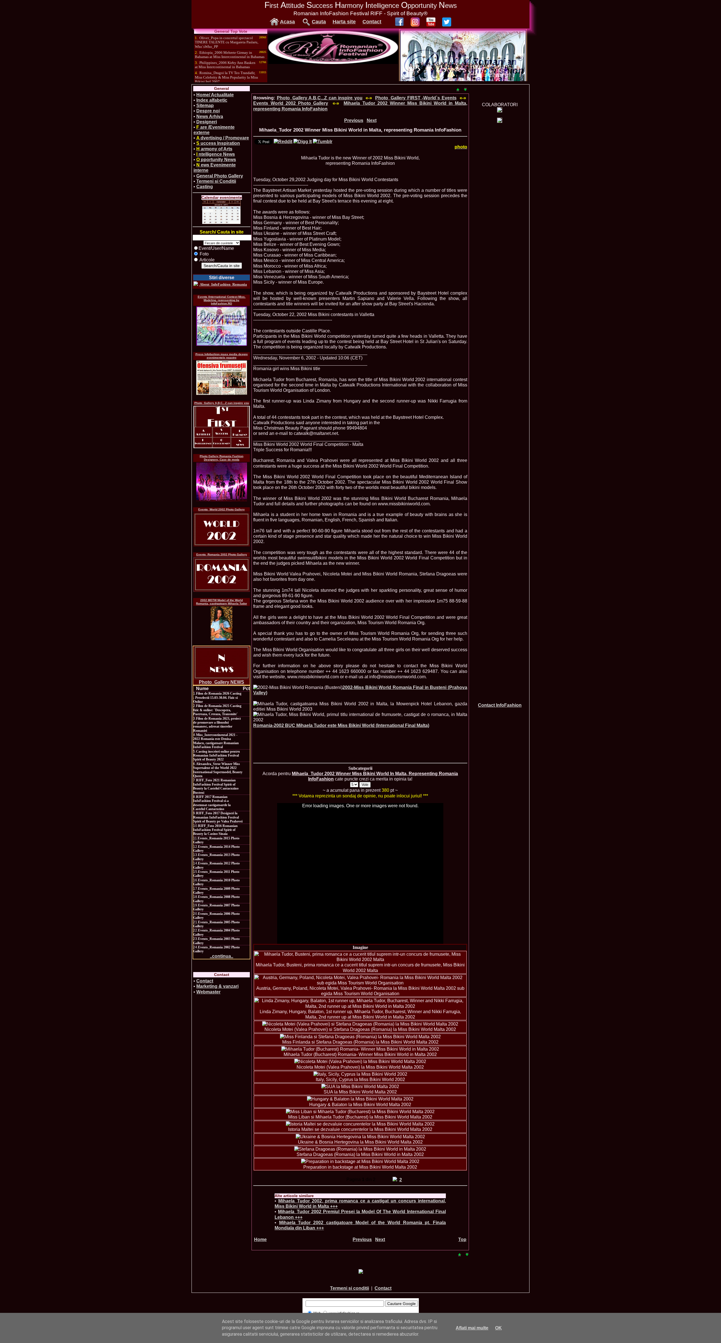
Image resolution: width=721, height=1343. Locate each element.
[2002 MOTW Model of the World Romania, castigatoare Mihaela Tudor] (221, 623)
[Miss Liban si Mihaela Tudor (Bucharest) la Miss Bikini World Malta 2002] (360, 1111)
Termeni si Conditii (216, 181)
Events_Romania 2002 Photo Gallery (221, 554)
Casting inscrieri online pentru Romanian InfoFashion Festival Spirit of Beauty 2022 (216, 756)
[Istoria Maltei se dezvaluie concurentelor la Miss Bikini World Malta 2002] (360, 1124)
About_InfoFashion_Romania (223, 284)
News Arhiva (209, 116)
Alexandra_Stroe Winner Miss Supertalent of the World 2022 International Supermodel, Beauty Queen (217, 770)
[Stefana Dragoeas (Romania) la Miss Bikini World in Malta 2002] (360, 1149)
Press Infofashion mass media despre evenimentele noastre (221, 356)
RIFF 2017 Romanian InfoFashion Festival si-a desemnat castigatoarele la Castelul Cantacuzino (212, 803)
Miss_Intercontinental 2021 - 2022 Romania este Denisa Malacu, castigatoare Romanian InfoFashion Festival (216, 741)
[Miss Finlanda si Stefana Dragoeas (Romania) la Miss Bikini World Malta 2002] (360, 1036)
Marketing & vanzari (217, 986)
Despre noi (208, 110)
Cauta (319, 22)
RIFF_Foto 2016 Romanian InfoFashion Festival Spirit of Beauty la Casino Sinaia (215, 830)
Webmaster (208, 992)
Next (372, 120)
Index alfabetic (211, 100)
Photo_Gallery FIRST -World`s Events (416, 97)
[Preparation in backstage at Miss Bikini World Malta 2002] (360, 1161)
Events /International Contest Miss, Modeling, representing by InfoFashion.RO (222, 300)
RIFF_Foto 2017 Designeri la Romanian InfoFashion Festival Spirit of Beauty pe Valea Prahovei (217, 817)
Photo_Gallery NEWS (221, 682)
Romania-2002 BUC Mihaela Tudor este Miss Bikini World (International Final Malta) (341, 725)
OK (498, 1328)
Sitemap (205, 105)
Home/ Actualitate (215, 94)
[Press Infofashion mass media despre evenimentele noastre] (221, 378)
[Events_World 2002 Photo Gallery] (221, 529)
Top (462, 1239)
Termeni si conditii (349, 1288)
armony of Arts (214, 148)
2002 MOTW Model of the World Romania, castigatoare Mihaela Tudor (221, 602)
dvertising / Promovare (222, 137)
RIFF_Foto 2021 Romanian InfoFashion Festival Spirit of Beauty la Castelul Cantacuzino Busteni (216, 786)
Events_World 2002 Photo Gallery (221, 509)
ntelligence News (215, 154)
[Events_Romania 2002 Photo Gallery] (221, 574)
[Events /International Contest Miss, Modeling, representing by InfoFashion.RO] (221, 326)
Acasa (287, 22)
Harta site (344, 22)
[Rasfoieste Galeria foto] (333, 62)
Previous (353, 120)
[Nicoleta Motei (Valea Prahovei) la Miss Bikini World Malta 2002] (360, 1061)
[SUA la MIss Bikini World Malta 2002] (360, 1086)
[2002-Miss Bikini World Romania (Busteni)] (297, 687)
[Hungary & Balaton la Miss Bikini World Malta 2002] (360, 1099)
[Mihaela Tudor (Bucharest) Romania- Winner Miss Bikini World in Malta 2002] (360, 1049)
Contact (371, 22)
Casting (204, 186)
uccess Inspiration (218, 143)
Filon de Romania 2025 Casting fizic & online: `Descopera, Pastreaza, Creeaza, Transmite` (217, 710)
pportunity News (216, 159)
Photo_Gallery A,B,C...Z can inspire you (221, 402)
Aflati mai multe (472, 1328)
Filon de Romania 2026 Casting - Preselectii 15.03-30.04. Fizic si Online (217, 697)
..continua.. (221, 956)
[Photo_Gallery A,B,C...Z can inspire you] (221, 427)
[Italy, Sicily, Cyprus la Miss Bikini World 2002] (360, 1074)
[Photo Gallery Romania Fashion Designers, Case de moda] (221, 482)
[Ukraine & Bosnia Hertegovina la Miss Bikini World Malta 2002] (360, 1136)
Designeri (206, 121)
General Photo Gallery (219, 176)
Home (260, 1239)
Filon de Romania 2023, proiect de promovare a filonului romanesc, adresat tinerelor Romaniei (217, 725)
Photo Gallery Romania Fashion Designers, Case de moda (221, 458)
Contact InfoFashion (500, 705)
